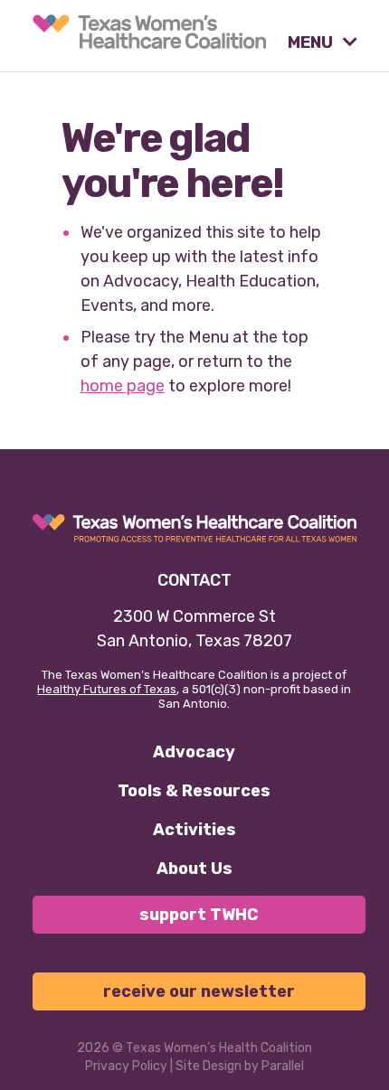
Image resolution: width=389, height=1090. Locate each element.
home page (123, 386)
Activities (194, 830)
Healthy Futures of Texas (106, 689)
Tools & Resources (194, 791)
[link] (149, 31)
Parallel (282, 1066)
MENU (312, 42)
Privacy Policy (126, 1066)
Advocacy (194, 752)
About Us (194, 869)
